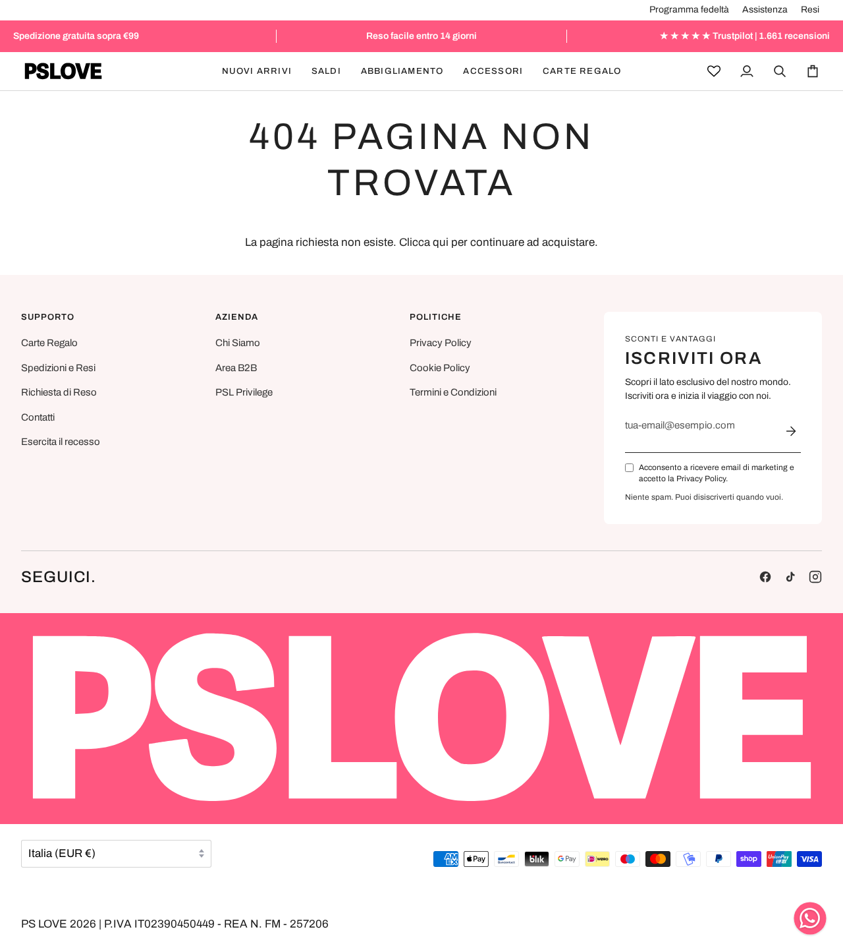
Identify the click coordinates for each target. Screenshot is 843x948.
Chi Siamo (237, 343)
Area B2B (236, 368)
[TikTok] (790, 576)
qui (441, 242)
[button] (326, 71)
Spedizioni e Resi (58, 368)
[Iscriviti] (791, 431)
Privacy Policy (441, 343)
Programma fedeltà (689, 10)
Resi (810, 10)
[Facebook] (765, 576)
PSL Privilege (244, 392)
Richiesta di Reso (59, 392)
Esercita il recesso (60, 441)
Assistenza (765, 10)
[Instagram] (815, 576)
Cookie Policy (440, 368)
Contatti (38, 417)
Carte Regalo (49, 343)
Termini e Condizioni (453, 392)
